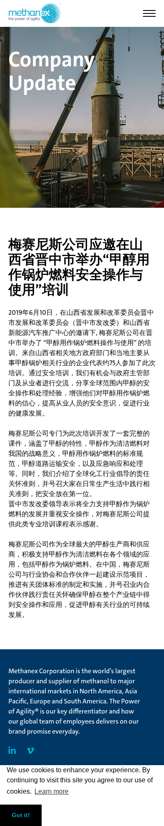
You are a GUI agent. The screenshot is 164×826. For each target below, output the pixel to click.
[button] (149, 13)
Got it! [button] (21, 815)
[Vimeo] (30, 750)
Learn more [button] (51, 791)
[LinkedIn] (12, 750)
